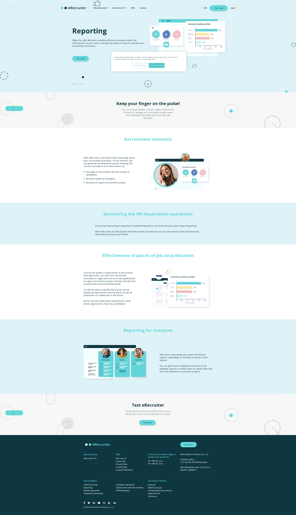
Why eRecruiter (91, 454)
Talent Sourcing (90, 484)
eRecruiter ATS (119, 8)
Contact (143, 8)
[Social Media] (84, 503)
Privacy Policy (121, 464)
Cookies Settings (140, 65)
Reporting (88, 487)
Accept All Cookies (156, 65)
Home (74, 84)
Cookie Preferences (124, 470)
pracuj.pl (151, 484)
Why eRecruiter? (100, 8)
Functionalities (90, 481)
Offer (133, 8)
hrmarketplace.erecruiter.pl (160, 490)
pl (202, 8)
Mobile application (92, 490)
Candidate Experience (125, 484)
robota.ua (152, 496)
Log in (232, 8)
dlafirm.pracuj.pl (155, 487)
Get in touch (121, 458)
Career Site (120, 461)
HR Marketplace (123, 490)
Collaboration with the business (129, 487)
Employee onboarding (93, 493)
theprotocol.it (154, 493)
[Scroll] (148, 83)
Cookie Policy (121, 467)
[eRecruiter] (73, 8)
